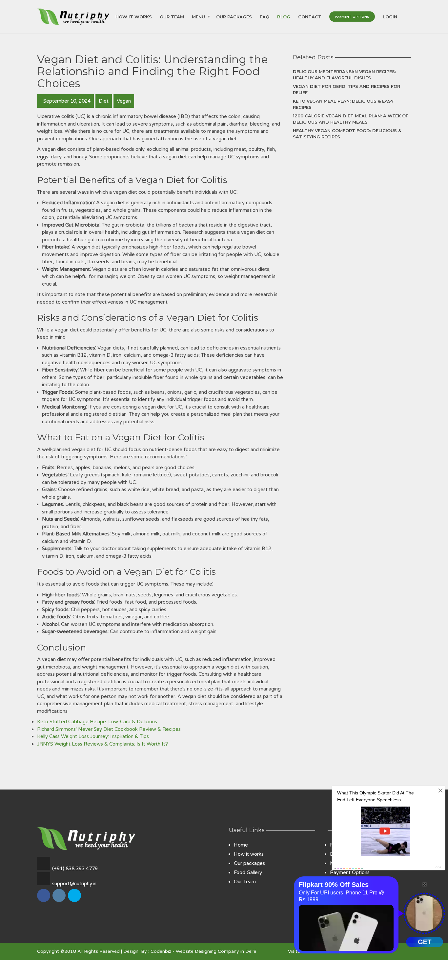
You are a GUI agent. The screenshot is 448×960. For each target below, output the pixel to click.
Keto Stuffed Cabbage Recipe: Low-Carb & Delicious (97, 722)
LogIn (390, 16)
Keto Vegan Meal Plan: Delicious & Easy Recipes (343, 104)
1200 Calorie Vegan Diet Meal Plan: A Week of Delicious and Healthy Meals (350, 119)
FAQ (264, 16)
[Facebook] (44, 901)
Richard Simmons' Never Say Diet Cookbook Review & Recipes (109, 729)
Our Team (172, 16)
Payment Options (352, 16)
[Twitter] (75, 901)
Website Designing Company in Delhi (216, 951)
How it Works (133, 16)
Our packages (249, 863)
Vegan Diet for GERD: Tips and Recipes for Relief (346, 89)
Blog (283, 16)
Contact (309, 16)
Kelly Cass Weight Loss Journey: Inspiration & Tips (93, 736)
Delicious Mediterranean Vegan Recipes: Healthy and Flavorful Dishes (344, 75)
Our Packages (234, 16)
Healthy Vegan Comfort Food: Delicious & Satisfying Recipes (347, 134)
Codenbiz (161, 951)
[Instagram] (59, 901)
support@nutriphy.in (74, 884)
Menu (198, 16)
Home (241, 845)
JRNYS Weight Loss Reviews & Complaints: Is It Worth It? (102, 744)
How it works (249, 854)
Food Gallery (248, 872)
